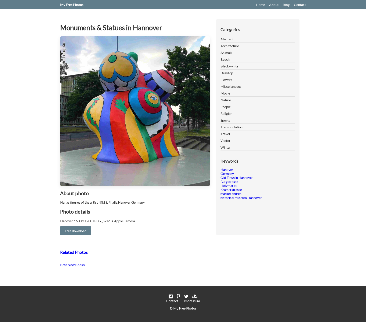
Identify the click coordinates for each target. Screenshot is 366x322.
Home (260, 5)
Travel (225, 134)
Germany (227, 173)
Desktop (226, 73)
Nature (225, 100)
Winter (225, 147)
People (225, 107)
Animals (226, 53)
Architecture (229, 46)
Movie (225, 93)
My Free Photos (71, 5)
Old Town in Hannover (236, 177)
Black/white (229, 66)
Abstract (227, 39)
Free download (75, 231)
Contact (300, 5)
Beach (225, 59)
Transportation (231, 127)
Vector (225, 140)
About (274, 5)
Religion (226, 113)
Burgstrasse (229, 181)
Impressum (192, 301)
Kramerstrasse (231, 190)
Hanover (226, 169)
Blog (286, 5)
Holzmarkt (228, 186)
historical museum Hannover (241, 198)
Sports (225, 120)
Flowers (226, 80)
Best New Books (72, 265)
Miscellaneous (230, 86)
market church (230, 194)
